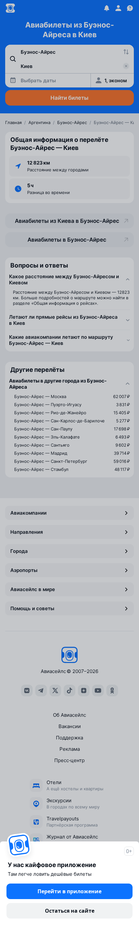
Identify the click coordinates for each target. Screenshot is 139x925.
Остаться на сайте (69, 910)
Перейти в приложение (69, 891)
